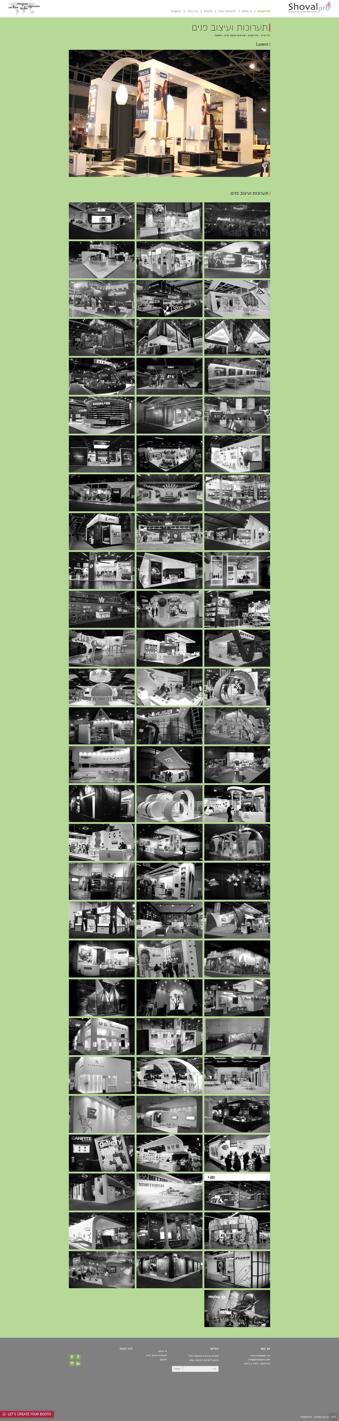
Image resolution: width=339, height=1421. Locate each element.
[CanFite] (169, 1114)
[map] (72, 1357)
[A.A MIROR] (237, 881)
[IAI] (237, 531)
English (176, 11)
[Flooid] (237, 220)
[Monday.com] (237, 376)
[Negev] (102, 1192)
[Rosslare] (237, 997)
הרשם (177, 1368)
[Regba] (102, 803)
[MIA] (169, 1230)
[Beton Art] (169, 997)
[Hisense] (169, 337)
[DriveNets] (237, 570)
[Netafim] (237, 259)
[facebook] (78, 1357)
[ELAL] (102, 881)
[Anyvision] (102, 453)
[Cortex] (169, 259)
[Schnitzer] (102, 1075)
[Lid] (237, 1192)
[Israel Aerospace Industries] (102, 220)
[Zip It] (169, 958)
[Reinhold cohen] (169, 1075)
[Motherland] (237, 1308)
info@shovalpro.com (259, 1359)
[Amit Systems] (102, 997)
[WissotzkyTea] (102, 609)
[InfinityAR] (169, 764)
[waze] (72, 1363)
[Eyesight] (102, 725)
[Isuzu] (237, 920)
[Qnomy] (237, 764)
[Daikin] (237, 1269)
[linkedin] (78, 1363)
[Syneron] (169, 881)
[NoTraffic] (237, 725)
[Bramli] (237, 492)
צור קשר (192, 11)
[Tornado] (102, 376)
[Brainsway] (237, 687)
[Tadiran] (237, 842)
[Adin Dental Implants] (169, 609)
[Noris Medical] (102, 570)
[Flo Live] (169, 803)
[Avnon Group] (237, 337)
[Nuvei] (102, 337)
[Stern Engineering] (102, 259)
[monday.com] (237, 415)
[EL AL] (102, 764)
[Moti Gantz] (169, 1036)
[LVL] (237, 958)
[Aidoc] (169, 376)
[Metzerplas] (169, 1192)
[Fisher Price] (102, 958)
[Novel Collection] (102, 1036)
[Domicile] (169, 920)
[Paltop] (169, 648)
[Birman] (169, 453)
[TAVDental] (169, 570)
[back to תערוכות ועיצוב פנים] (265, 54)
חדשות (208, 11)
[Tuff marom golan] (169, 1153)
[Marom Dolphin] (102, 298)
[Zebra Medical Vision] (102, 531)
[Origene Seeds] (102, 687)
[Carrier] (102, 1269)
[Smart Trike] (237, 1153)
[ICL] (237, 298)
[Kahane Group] (169, 492)
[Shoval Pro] (309, 7)
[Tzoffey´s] (237, 1114)
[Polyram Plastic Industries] (169, 220)
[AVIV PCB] (237, 648)
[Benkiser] (169, 415)
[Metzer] (237, 803)
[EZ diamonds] (102, 1114)
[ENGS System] (102, 648)
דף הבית (265, 35)
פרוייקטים (264, 11)
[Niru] (102, 920)
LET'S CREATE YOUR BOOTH (28, 1414)
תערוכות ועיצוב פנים (234, 35)
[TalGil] (169, 687)
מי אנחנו (247, 11)
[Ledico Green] (102, 1230)
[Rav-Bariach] (237, 1075)
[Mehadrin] (237, 453)
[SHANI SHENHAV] (102, 492)
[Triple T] (102, 842)
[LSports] (169, 298)
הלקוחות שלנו (227, 11)
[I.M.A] (237, 1230)
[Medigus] (169, 725)
